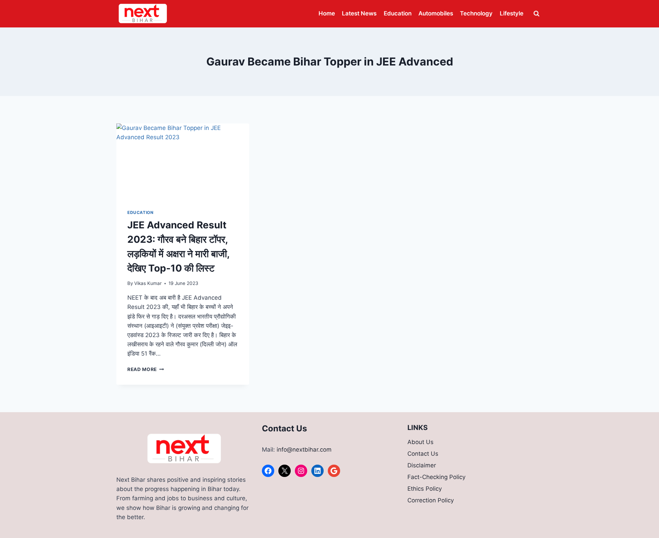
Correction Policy (430, 500)
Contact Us (422, 453)
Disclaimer (421, 465)
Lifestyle (511, 13)
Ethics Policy (424, 488)
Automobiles (435, 13)
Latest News (359, 13)
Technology (476, 13)
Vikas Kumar (148, 283)
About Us (420, 442)
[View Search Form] (536, 14)
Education (398, 13)
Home (327, 13)
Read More (145, 369)
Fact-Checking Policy (436, 477)
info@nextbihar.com (304, 449)
